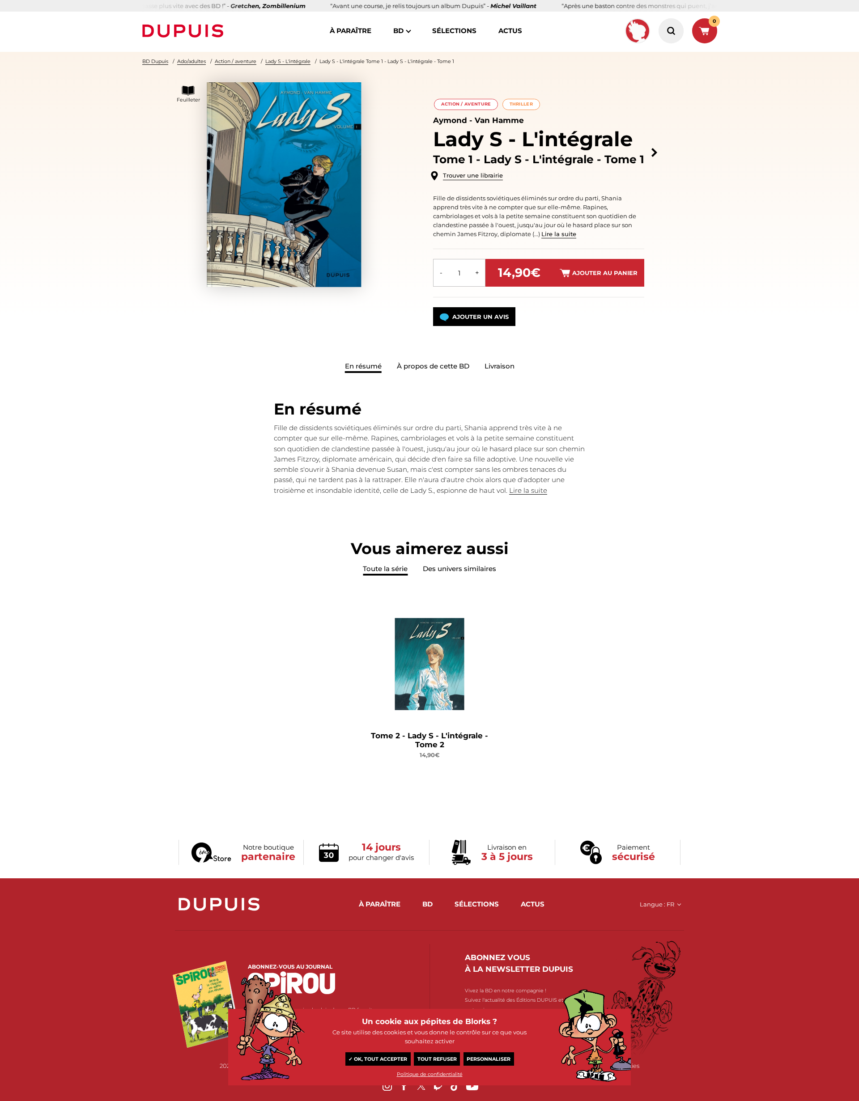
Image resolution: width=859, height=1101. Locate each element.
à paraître (350, 30)
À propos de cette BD (433, 366)
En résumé (363, 366)
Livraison (500, 366)
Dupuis (184, 31)
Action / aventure (235, 61)
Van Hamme (499, 120)
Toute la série (385, 568)
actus (510, 30)
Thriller (521, 104)
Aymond (450, 120)
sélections (454, 30)
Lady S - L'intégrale (287, 61)
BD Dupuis (155, 61)
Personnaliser (488, 1059)
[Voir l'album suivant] (654, 153)
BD (398, 30)
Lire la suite (558, 233)
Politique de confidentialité (430, 1074)
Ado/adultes (191, 61)
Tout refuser (437, 1059)
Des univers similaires (459, 568)
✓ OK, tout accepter (378, 1059)
